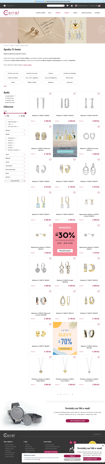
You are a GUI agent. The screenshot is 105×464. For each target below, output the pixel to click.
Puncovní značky (9, 454)
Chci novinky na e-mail (77, 421)
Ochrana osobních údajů (51, 448)
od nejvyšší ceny (9, 100)
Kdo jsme (27, 444)
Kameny (8, 177)
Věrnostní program (49, 444)
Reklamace (8, 450)
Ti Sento (17, 45)
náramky (11, 140)
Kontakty (27, 452)
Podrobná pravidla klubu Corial (52, 446)
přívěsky (11, 147)
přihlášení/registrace (83, 5)
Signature (50, 82)
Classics (51, 73)
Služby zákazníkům (30, 448)
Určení (7, 162)
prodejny (97, 12)
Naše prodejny (28, 446)
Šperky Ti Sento (24, 45)
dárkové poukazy (87, 12)
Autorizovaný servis (30, 450)
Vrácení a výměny (9, 448)
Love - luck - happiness (32, 78)
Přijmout (72, 456)
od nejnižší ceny (9, 98)
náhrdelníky (12, 138)
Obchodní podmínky (10, 452)
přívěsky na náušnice (14, 150)
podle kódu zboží (10, 102)
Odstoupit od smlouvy (51, 452)
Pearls (13, 82)
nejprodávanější (13, 121)
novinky (11, 119)
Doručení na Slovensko (10, 446)
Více (5, 86)
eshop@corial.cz (10, 5)
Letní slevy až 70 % (40, 1)
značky (75, 12)
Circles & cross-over (32, 73)
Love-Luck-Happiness (51, 78)
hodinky (58, 12)
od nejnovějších (9, 96)
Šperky (7, 134)
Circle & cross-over (13, 73)
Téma (7, 154)
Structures (70, 82)
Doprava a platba (9, 444)
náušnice (11, 143)
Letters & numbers (13, 78)
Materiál (8, 158)
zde (39, 459)
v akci (11, 124)
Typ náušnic (9, 165)
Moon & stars (69, 78)
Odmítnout (72, 459)
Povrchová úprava (10, 169)
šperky (67, 12)
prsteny (11, 145)
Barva (7, 173)
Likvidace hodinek (9, 456)
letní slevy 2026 (13, 126)
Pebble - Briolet (32, 82)
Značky (12, 45)
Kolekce (8, 130)
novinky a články (40, 12)
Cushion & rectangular (70, 73)
